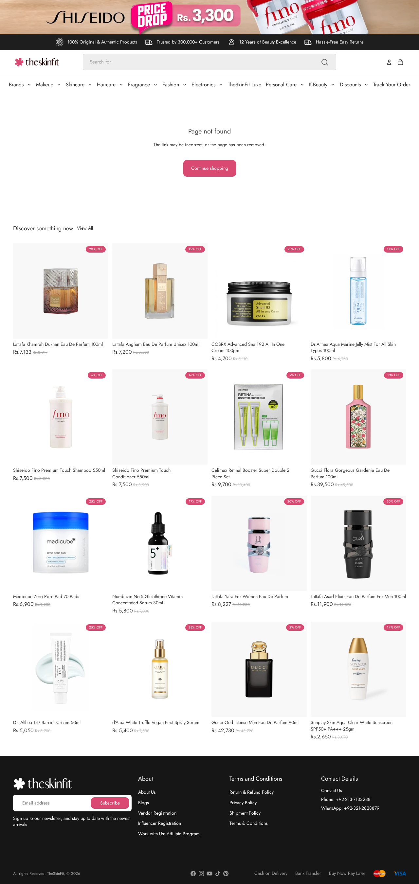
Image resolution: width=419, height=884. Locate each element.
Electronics (203, 84)
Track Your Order (391, 84)
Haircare (106, 84)
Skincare (75, 84)
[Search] (324, 62)
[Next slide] (98, 290)
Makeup (44, 84)
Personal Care (281, 84)
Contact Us (331, 790)
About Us (147, 792)
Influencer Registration (159, 823)
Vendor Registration (157, 812)
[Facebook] (193, 873)
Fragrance (139, 84)
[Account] (389, 62)
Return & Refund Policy (251, 792)
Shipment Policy (245, 812)
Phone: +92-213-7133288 (346, 799)
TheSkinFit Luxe (244, 84)
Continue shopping (209, 168)
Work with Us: (169, 833)
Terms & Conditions (248, 823)
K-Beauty (318, 84)
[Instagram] (201, 873)
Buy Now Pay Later (347, 873)
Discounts (350, 84)
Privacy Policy (243, 802)
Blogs (143, 802)
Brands (16, 84)
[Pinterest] (226, 873)
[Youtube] (209, 873)
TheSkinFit (55, 873)
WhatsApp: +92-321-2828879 (350, 807)
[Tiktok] (217, 873)
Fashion (170, 84)
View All (85, 228)
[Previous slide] (23, 290)
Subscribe (110, 802)
